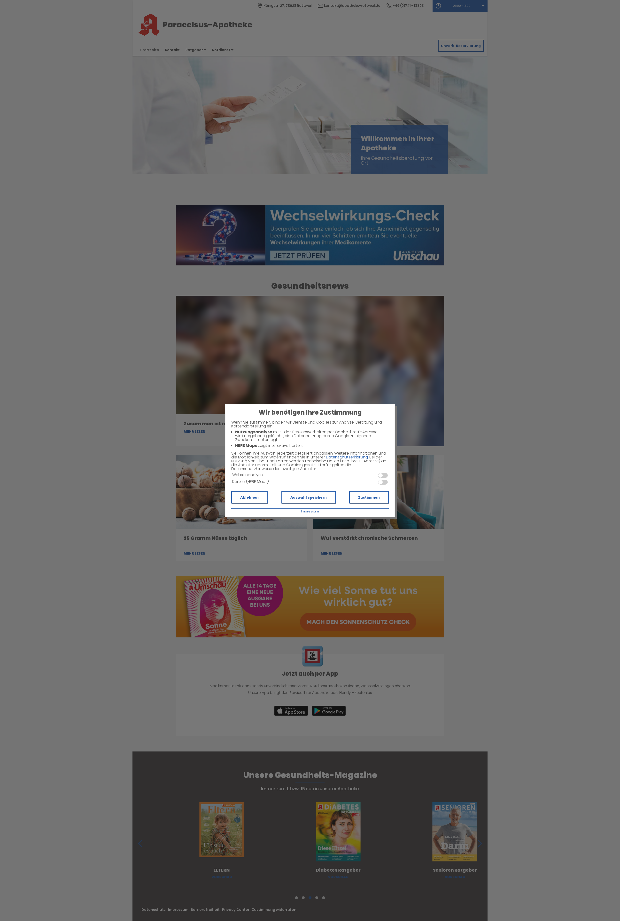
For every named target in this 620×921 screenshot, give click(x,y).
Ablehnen (249, 497)
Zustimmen (369, 497)
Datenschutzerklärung (347, 457)
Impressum (310, 511)
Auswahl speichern (308, 497)
